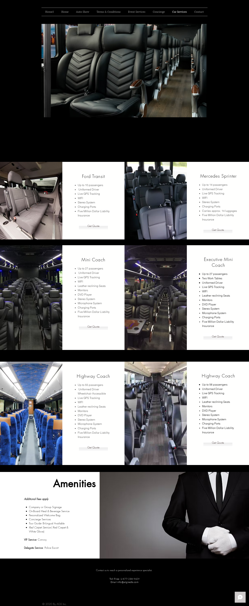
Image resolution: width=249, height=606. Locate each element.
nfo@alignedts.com (128, 582)
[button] (124, 70)
